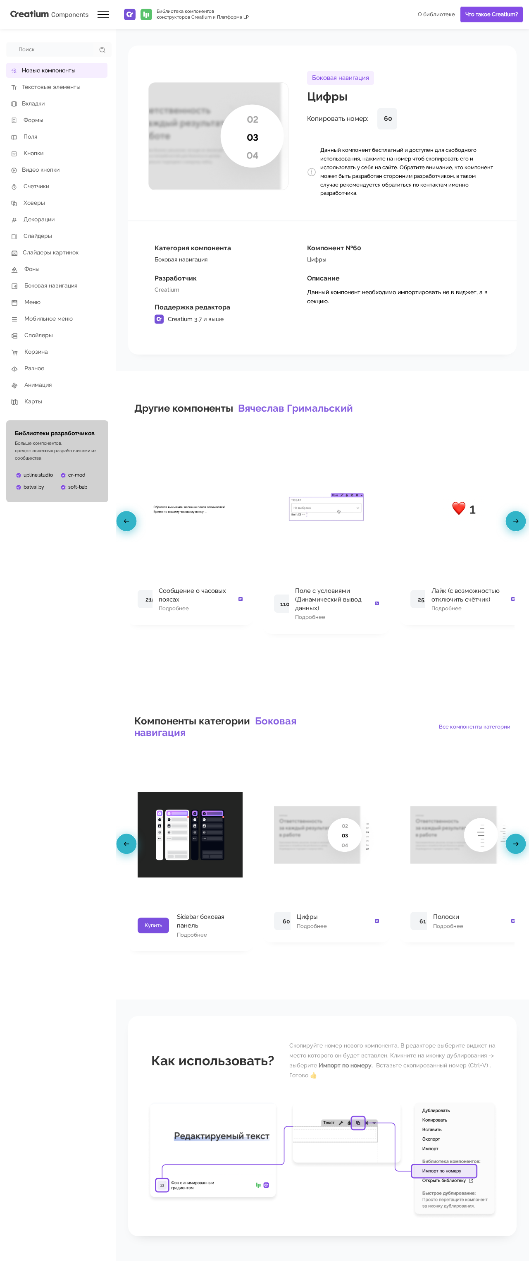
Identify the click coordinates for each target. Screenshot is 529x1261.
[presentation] (127, 522)
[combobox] (50, 49)
